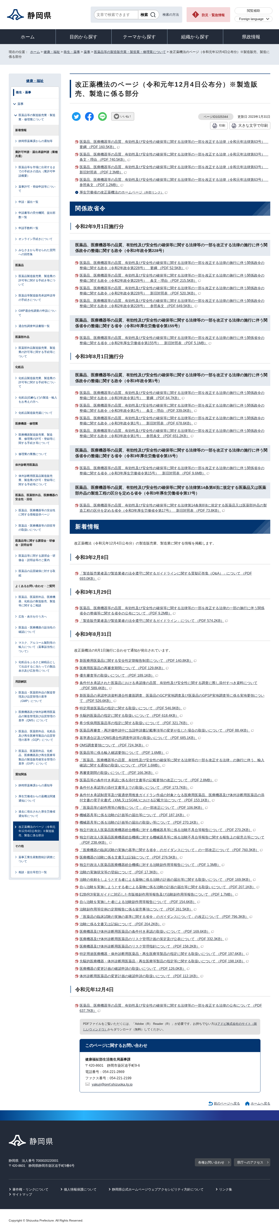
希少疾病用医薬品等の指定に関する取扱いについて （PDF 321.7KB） (134, 723)
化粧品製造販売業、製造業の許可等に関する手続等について (37, 382)
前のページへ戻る (227, 1103)
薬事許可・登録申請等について (37, 188)
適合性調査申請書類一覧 (34, 326)
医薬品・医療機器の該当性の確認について (37, 629)
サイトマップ (22, 1194)
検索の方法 (171, 14)
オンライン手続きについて (36, 239)
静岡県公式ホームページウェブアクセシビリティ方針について (158, 1189)
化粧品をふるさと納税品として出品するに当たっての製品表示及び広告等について (37, 666)
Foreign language (251, 19)
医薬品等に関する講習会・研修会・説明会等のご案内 (37, 557)
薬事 (87, 52)
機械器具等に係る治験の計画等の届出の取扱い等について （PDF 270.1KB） (140, 822)
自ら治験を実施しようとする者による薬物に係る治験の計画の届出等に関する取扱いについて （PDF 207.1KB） (167, 887)
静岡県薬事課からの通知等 (36, 141)
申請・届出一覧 (28, 202)
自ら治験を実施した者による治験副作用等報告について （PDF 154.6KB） (138, 902)
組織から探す (195, 36)
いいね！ (126, 116)
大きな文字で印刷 (253, 125)
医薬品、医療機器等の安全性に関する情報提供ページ (37, 512)
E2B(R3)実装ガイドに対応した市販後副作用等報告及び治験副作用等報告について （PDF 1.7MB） (157, 894)
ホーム (28, 36)
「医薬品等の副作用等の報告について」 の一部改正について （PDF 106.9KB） (142, 807)
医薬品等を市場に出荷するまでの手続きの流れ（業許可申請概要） (37, 171)
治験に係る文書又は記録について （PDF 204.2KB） (120, 924)
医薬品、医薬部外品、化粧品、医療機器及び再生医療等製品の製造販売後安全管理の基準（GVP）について (37, 757)
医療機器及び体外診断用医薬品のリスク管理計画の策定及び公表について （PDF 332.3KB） (152, 939)
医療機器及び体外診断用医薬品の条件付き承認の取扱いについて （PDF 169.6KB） (145, 931)
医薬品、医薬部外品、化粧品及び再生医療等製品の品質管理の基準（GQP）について (37, 735)
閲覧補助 (253, 10)
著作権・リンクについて (30, 1189)
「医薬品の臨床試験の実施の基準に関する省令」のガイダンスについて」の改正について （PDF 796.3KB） (164, 917)
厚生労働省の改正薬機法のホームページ (122, 192)
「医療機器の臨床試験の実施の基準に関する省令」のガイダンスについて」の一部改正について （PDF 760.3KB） (169, 850)
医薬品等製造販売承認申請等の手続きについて (37, 297)
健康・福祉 (52, 52)
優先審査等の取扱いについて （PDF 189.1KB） (117, 675)
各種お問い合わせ (211, 1162)
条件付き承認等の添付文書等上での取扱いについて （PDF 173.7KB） (134, 787)
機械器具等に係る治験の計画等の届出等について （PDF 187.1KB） (133, 815)
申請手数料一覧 (28, 228)
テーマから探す (139, 36)
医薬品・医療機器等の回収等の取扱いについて (37, 527)
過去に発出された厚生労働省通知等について (37, 813)
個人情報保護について (80, 1189)
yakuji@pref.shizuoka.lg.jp (112, 1084)
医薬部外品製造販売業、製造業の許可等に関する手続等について (37, 352)
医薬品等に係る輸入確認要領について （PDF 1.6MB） (122, 753)
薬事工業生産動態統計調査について (37, 859)
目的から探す (84, 36)
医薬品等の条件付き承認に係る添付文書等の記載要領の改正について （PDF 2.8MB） (147, 780)
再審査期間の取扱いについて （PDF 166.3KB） (117, 773)
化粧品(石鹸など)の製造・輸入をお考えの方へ (38, 399)
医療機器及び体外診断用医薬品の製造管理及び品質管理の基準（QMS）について (37, 716)
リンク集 (225, 1189)
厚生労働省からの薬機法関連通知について (37, 798)
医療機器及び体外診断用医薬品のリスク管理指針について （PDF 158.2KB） (140, 946)
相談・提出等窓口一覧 (33, 872)
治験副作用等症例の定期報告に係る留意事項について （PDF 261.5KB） (136, 909)
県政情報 (251, 36)
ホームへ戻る (260, 1103)
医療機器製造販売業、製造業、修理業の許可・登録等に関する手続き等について (37, 439)
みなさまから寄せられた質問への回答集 (37, 252)
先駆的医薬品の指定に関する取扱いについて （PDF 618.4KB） (129, 715)
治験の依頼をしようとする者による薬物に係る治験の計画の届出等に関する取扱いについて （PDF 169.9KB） (166, 879)
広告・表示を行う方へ (33, 616)
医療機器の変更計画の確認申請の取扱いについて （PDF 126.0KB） (133, 968)
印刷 (222, 125)
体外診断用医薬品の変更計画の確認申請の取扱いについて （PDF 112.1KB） (139, 976)
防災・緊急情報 (213, 15)
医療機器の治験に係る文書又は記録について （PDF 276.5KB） (129, 857)
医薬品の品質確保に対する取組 (37, 573)
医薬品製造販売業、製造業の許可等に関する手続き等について (37, 280)
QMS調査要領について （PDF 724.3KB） (112, 745)
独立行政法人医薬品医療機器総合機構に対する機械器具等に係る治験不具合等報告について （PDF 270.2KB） (166, 830)
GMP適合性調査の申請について (37, 313)
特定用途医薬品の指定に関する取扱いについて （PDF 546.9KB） (131, 708)
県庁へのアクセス (250, 1162)
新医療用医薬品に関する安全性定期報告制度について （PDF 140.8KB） (136, 660)
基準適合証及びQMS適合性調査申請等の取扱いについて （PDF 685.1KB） (138, 738)
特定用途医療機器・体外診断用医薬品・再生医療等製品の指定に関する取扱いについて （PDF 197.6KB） (162, 954)
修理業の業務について (33, 454)
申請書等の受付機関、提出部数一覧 (37, 215)
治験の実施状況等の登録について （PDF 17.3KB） (119, 872)
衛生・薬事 (72, 52)
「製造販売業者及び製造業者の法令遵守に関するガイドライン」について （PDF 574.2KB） (152, 621)
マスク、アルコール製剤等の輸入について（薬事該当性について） (37, 647)
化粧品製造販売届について (36, 412)
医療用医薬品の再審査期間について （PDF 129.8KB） (122, 668)
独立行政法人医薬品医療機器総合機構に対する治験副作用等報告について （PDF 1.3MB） (150, 865)
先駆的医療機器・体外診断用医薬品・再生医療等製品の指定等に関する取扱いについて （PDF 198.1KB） (162, 961)
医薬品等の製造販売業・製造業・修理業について (130, 52)
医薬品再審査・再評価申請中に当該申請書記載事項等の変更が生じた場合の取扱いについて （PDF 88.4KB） (165, 730)
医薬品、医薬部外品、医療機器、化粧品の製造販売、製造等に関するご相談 (37, 601)
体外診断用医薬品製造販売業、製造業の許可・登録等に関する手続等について (37, 480)
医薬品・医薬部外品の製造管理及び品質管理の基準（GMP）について (37, 697)
